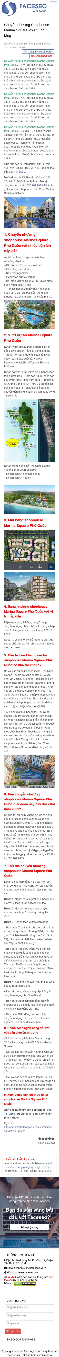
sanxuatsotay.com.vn (16, 1293)
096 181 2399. (17, 172)
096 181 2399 (35, 185)
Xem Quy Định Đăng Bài (38, 51)
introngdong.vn (12, 1289)
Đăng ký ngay (29, 1227)
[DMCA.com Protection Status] (25, 1283)
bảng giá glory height (29, 1167)
